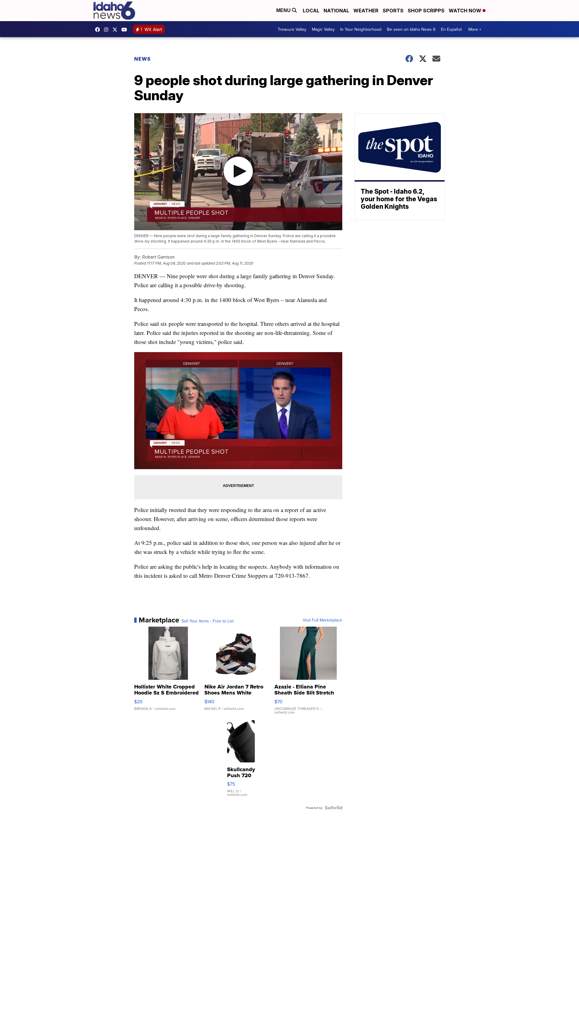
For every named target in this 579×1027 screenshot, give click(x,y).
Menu (284, 10)
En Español (451, 29)
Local (311, 11)
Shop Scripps (426, 11)
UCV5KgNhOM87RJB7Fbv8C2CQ (126, 29)
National (336, 11)
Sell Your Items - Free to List (208, 621)
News (142, 59)
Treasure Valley (292, 29)
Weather (365, 11)
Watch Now (465, 11)
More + (474, 29)
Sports (393, 11)
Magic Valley (323, 29)
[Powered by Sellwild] (333, 808)
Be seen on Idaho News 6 (411, 29)
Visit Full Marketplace (322, 620)
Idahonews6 (99, 29)
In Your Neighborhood (360, 29)
